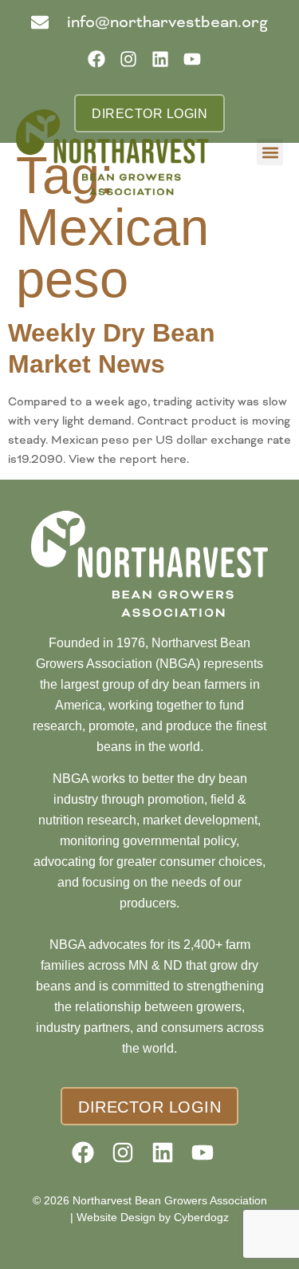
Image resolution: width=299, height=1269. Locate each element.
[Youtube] (197, 64)
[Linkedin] (165, 64)
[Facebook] (102, 64)
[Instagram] (134, 64)
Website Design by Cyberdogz (153, 1217)
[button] (270, 152)
